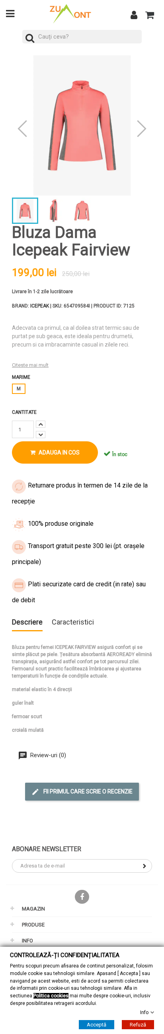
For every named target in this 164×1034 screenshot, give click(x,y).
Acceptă (96, 1025)
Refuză (138, 1025)
